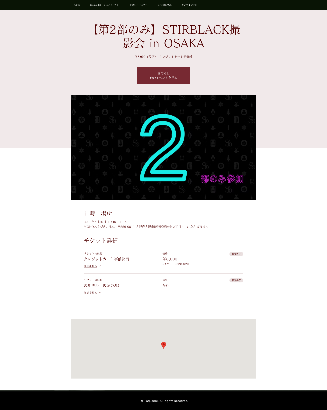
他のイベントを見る (163, 77)
